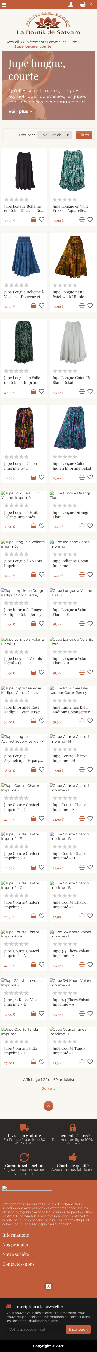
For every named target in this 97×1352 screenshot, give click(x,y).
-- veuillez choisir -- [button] (56, 135)
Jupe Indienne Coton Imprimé (70, 563)
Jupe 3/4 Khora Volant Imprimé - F (71, 953)
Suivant (48, 1088)
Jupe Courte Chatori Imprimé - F (70, 807)
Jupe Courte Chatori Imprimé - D (70, 856)
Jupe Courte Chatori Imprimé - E (21, 856)
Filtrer (84, 135)
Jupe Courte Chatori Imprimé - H (70, 758)
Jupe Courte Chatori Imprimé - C (21, 904)
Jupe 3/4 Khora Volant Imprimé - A (71, 1002)
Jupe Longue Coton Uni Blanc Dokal (73, 380)
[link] (48, 1286)
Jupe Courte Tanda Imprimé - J (20, 1050)
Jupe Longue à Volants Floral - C (23, 661)
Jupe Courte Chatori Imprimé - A (21, 953)
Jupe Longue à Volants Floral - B (71, 661)
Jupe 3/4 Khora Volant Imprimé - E (22, 1002)
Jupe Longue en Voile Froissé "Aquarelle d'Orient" (71, 210)
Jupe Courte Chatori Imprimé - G (21, 807)
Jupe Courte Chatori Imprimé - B (70, 904)
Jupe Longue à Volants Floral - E (71, 612)
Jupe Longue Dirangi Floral (70, 515)
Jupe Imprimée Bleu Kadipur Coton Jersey (71, 709)
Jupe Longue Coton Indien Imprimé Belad (72, 466)
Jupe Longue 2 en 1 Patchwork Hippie (69, 294)
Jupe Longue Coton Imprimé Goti (20, 466)
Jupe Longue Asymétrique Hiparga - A (23, 760)
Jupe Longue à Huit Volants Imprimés (20, 515)
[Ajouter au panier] (33, 220)
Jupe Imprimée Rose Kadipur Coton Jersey (22, 709)
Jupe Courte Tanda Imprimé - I (69, 1050)
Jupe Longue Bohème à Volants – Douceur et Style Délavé (24, 296)
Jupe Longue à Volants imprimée (23, 563)
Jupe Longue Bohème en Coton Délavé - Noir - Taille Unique (24, 210)
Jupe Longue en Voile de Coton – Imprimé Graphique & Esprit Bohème (22, 384)
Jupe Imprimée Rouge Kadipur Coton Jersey (23, 612)
